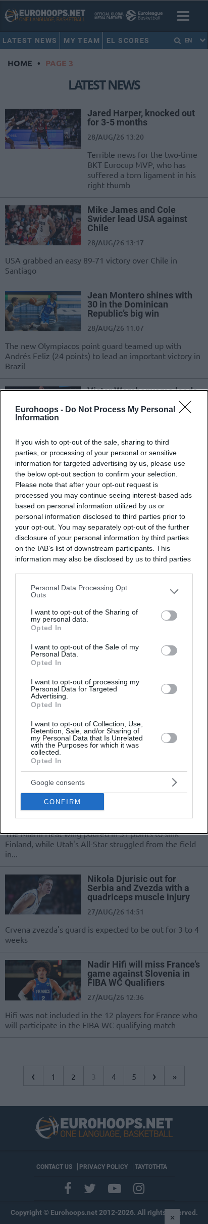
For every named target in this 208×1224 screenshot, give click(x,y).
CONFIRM (62, 802)
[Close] (188, 410)
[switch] (169, 615)
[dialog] (104, 612)
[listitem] (104, 591)
